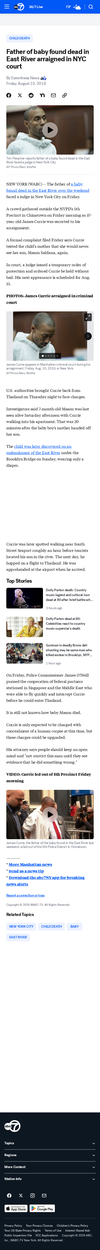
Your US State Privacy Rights (22, 1230)
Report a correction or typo (25, 895)
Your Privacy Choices (39, 1225)
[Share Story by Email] (53, 95)
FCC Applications (47, 1235)
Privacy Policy (13, 1225)
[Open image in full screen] (88, 317)
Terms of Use (53, 1230)
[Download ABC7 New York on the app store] (16, 1208)
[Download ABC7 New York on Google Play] (42, 1208)
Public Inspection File (18, 1235)
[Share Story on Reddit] (31, 95)
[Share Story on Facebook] (9, 95)
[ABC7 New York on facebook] (9, 1196)
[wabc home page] (12, 1126)
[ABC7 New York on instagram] (32, 1196)
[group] (50, 356)
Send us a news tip (26, 871)
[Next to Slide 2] (88, 336)
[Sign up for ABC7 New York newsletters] (44, 1196)
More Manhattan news (30, 864)
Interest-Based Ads (77, 1230)
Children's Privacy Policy (72, 1225)
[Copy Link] (64, 95)
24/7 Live (36, 7)
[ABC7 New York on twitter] (21, 1196)
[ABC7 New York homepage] (19, 7)
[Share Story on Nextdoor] (42, 95)
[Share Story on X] (20, 95)
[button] (7, 6)
